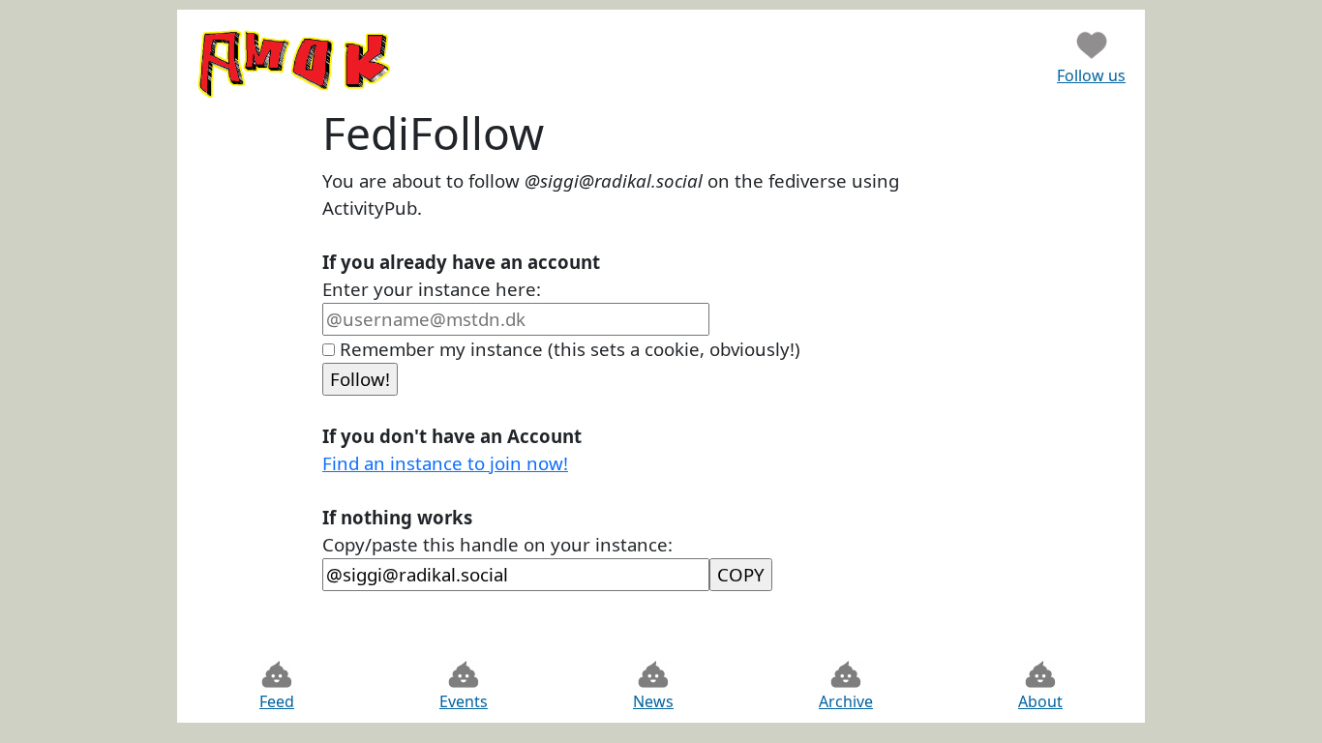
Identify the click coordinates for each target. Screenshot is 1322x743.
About (1040, 701)
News (653, 701)
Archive (846, 701)
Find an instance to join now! (445, 463)
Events (463, 701)
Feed (276, 701)
